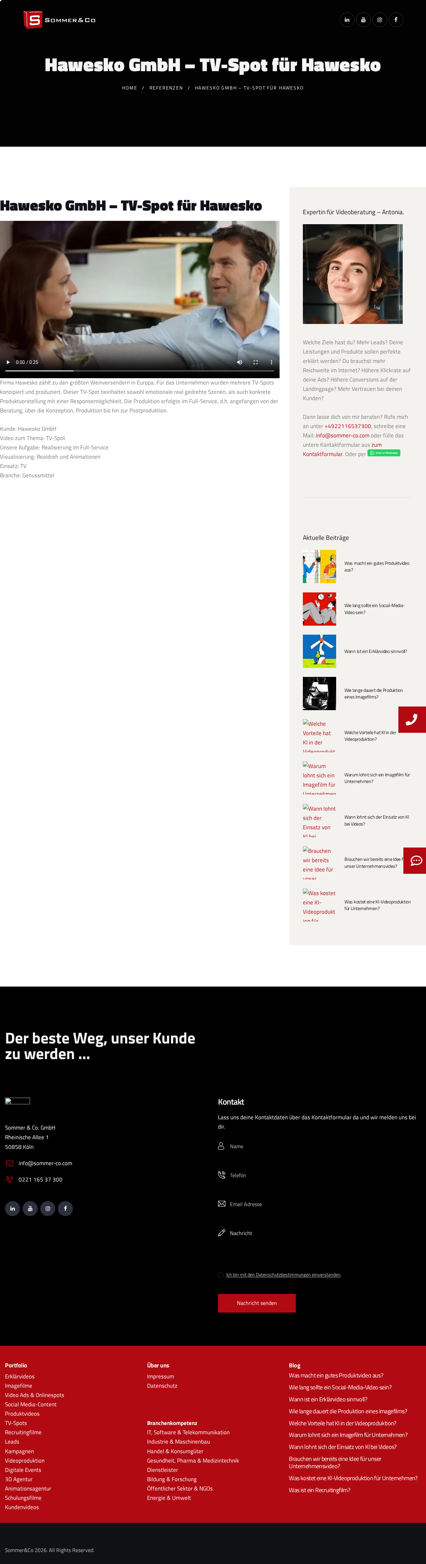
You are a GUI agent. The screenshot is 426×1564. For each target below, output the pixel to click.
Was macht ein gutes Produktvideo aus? (376, 566)
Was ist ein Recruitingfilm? (319, 1490)
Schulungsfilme (23, 1497)
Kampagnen (19, 1451)
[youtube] (363, 19)
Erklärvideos (20, 1376)
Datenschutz (162, 1385)
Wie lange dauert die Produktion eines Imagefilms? (373, 693)
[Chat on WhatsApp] (383, 454)
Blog (294, 1365)
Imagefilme (18, 1385)
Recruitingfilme (23, 1432)
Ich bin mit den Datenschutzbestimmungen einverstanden (283, 1274)
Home (129, 87)
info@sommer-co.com (342, 435)
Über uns (158, 1365)
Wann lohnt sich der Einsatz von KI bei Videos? (376, 820)
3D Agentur (19, 1479)
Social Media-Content (31, 1404)
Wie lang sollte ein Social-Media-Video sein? (374, 608)
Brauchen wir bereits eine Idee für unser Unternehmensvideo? (375, 862)
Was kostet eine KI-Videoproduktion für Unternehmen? (377, 905)
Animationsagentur (28, 1488)
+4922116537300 (347, 426)
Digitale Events (23, 1470)
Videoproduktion (25, 1460)
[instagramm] (379, 19)
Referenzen (166, 87)
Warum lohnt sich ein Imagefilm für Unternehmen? (377, 778)
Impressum (160, 1376)
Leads (12, 1441)
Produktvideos (22, 1413)
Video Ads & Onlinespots (34, 1395)
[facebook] (396, 19)
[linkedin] (347, 19)
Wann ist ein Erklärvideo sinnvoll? (375, 651)
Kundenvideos (22, 1507)
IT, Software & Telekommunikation (188, 1432)
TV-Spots (16, 1423)
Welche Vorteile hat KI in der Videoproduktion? (370, 735)
